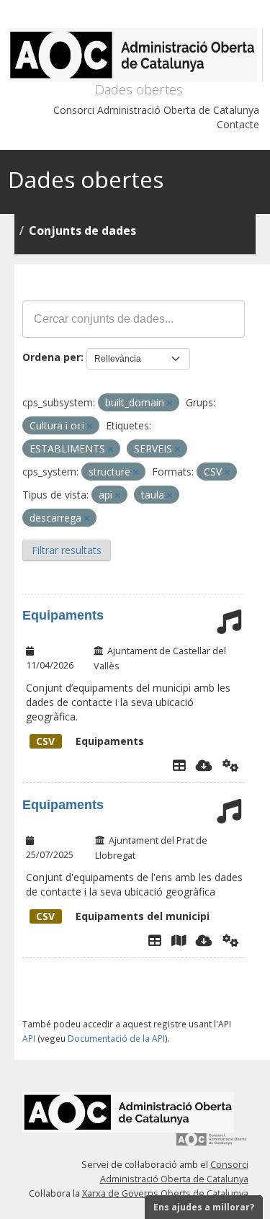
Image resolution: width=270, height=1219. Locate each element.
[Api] (230, 765)
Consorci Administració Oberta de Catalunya (156, 110)
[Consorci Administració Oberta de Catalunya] (211, 1144)
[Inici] (135, 55)
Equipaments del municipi (123, 916)
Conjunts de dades (82, 230)
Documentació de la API (116, 1038)
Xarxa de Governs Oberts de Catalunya (165, 1193)
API (28, 1038)
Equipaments (63, 615)
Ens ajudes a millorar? (203, 1207)
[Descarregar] (204, 765)
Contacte (238, 124)
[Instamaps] (178, 940)
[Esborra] (169, 403)
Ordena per (51, 357)
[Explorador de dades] (179, 765)
